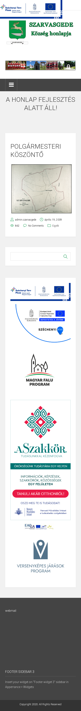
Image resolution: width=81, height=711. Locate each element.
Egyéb (55, 225)
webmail (10, 610)
